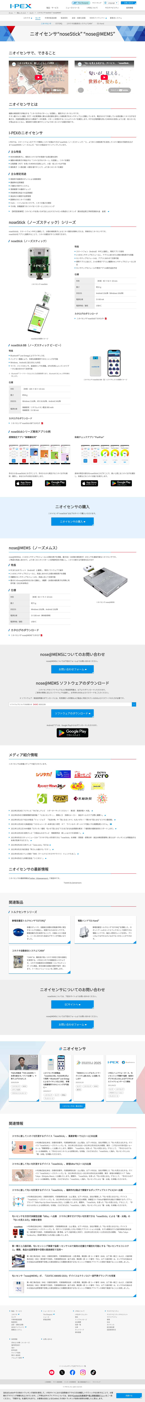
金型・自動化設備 (78, 18)
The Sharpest (83, 2)
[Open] (134, 704)
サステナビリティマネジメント (117, 1314)
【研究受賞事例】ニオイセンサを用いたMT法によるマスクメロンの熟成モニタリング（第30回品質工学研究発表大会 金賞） (59, 211)
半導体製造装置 (51, 18)
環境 (108, 1319)
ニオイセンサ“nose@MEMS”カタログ (25, 635)
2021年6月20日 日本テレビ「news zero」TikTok (30, 845)
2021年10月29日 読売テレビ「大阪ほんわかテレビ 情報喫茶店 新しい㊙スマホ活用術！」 (46, 833)
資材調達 (78, 1332)
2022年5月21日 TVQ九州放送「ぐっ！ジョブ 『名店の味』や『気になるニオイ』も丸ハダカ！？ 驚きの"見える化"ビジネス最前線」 (62, 819)
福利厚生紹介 (15, 1345)
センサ (31, 13)
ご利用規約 (48, 1382)
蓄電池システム (116, 18)
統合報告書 (110, 1327)
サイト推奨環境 (57, 1382)
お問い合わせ (47, 1339)
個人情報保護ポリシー (97, 1395)
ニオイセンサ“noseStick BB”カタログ (26, 423)
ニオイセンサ (74, 1048)
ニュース (46, 1317)
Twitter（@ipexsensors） (39, 878)
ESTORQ (59, 23)
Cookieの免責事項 (80, 1395)
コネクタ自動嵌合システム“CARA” (79, 23)
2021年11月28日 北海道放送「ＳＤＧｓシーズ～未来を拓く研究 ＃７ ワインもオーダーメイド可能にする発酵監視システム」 (60, 824)
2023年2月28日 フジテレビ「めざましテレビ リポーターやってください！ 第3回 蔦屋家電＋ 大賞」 (51, 810)
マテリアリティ (112, 1317)
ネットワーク (79, 1330)
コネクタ (26, 18)
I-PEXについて (92, 7)
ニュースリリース (72, 7)
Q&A (12, 1347)
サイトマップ (96, 3)
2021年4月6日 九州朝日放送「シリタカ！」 (27, 858)
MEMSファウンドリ (97, 18)
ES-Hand (100, 23)
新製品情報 (47, 1319)
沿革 (76, 1327)
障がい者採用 (15, 1355)
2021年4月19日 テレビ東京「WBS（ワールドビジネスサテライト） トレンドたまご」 (44, 853)
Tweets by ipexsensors (72, 882)
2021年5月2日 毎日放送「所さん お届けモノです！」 (31, 849)
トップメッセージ (81, 1319)
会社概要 (78, 1322)
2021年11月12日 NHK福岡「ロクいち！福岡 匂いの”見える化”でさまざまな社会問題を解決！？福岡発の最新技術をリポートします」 (62, 828)
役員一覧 (78, 1324)
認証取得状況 (111, 1330)
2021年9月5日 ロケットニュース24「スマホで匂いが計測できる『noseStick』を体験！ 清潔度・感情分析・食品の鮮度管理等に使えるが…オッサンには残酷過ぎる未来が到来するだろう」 (73, 839)
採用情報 (129, 7)
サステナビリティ (112, 7)
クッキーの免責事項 (70, 1382)
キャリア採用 (15, 1353)
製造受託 (64, 18)
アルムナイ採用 (16, 1358)
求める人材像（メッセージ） (21, 1342)
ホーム (11, 13)
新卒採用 (14, 1350)
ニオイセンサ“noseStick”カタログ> (90, 318)
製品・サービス (52, 7)
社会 (108, 1322)
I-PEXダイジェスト (81, 1314)
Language (111, 3)
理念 (76, 1317)
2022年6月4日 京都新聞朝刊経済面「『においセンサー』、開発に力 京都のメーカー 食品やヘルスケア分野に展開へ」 (57, 815)
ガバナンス (110, 1324)
